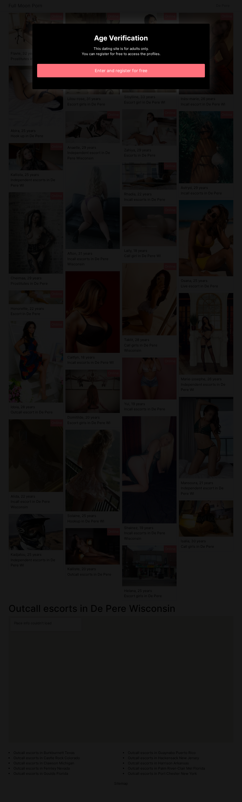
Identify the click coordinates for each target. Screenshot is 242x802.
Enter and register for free (121, 70)
